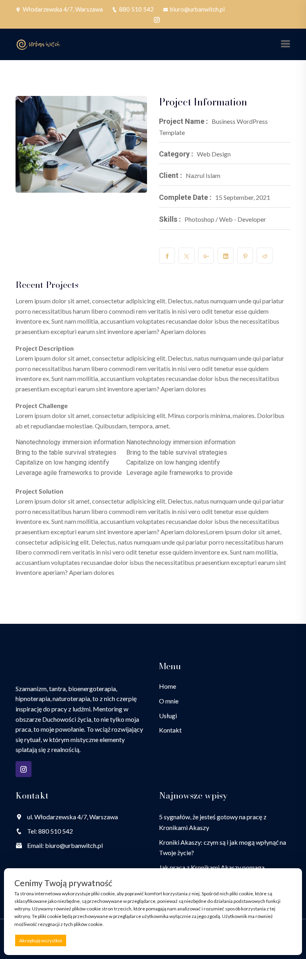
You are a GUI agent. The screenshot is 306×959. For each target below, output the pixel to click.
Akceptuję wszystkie (40, 940)
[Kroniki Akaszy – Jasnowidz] (39, 43)
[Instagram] (157, 19)
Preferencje (275, 940)
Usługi (168, 715)
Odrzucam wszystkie (162, 940)
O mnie (168, 701)
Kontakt (170, 730)
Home (167, 686)
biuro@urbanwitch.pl (197, 9)
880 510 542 (136, 9)
